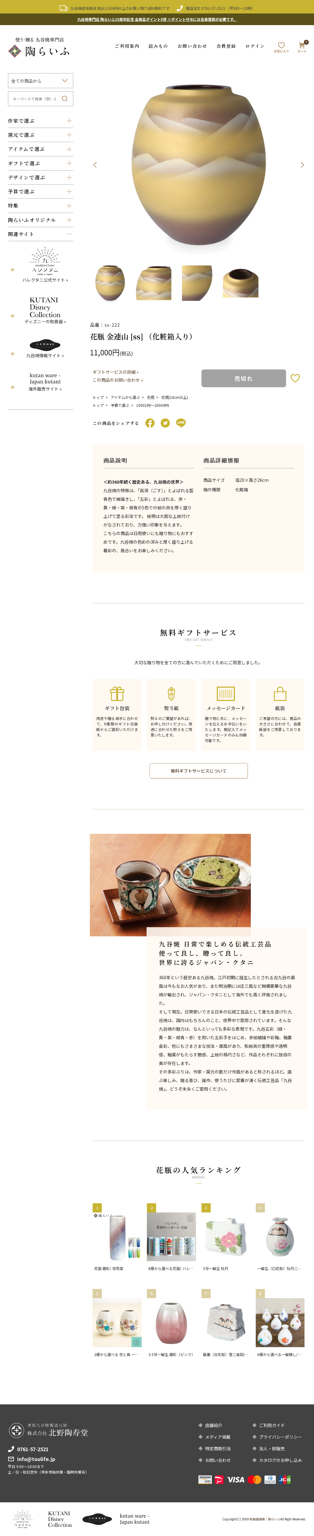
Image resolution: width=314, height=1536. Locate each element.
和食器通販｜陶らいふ (265, 1519)
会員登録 (226, 46)
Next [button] (302, 165)
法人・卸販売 (272, 1448)
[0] (302, 49)
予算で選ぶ (120, 405)
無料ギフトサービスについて (199, 771)
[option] (198, 165)
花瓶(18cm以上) (174, 397)
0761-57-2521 (213, 8)
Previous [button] (95, 165)
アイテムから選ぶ (125, 397)
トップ (98, 397)
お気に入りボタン (295, 378)
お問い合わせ (192, 46)
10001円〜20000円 (152, 405)
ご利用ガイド (272, 1425)
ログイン (255, 46)
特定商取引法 (218, 1448)
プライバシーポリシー (280, 1436)
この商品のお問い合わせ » (118, 380)
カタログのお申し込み (280, 1460)
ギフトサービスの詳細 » (116, 372)
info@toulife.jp (36, 1459)
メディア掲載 (218, 1436)
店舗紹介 (213, 1425)
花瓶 (150, 397)
